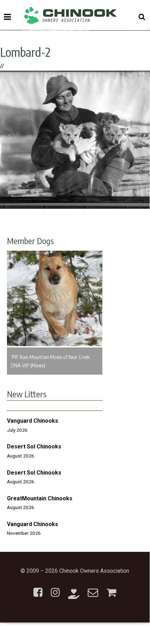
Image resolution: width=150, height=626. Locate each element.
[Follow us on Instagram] (55, 588)
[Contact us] (93, 588)
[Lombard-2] (75, 207)
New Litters (27, 394)
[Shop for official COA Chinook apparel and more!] (111, 588)
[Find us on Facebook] (38, 588)
